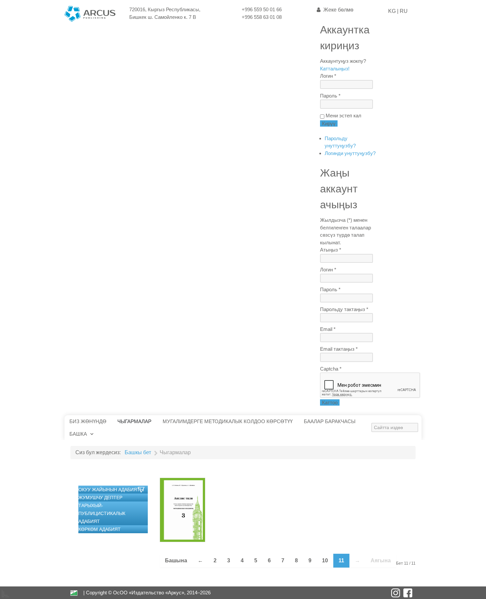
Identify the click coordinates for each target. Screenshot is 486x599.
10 (325, 560)
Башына (176, 560)
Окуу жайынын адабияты (111, 489)
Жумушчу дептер (100, 497)
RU (403, 11)
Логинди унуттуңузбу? (350, 153)
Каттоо (330, 402)
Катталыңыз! (334, 68)
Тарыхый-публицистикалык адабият (101, 513)
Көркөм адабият (99, 529)
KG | (393, 11)
